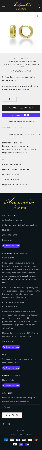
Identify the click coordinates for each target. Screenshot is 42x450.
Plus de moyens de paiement (21, 121)
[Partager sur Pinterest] (19, 127)
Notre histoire (8, 380)
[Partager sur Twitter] (16, 127)
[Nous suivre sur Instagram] (9, 424)
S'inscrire (12, 415)
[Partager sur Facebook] (13, 127)
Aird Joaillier (21, 58)
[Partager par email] (22, 127)
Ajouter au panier (21, 108)
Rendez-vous (8, 240)
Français (20, 430)
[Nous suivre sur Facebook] (3, 424)
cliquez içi (14, 362)
